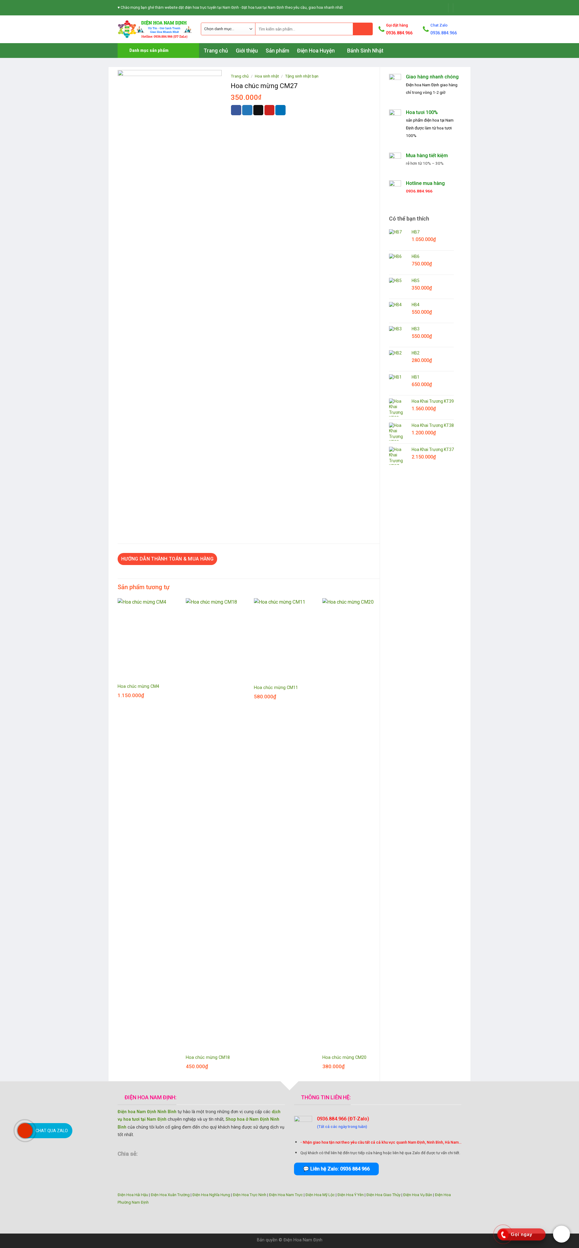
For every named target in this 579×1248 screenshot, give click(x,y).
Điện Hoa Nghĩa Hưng (211, 1194)
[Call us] (458, 7)
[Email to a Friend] (258, 110)
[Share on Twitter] (247, 110)
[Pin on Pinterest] (269, 110)
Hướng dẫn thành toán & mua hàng (167, 559)
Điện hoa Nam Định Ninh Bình (147, 1111)
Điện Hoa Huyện (316, 51)
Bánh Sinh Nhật (365, 51)
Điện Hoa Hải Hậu (133, 1194)
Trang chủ (216, 51)
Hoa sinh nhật (267, 76)
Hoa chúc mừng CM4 (138, 686)
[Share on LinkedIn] (280, 110)
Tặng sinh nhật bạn (301, 76)
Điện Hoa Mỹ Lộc (320, 1194)
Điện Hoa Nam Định (302, 1240)
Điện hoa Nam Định (422, 84)
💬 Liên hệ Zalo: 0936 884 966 (336, 1169)
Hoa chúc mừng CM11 (276, 687)
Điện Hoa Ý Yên (350, 1194)
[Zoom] (125, 515)
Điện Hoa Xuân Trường (170, 1194)
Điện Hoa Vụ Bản (417, 1194)
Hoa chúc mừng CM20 (344, 1057)
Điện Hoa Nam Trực (286, 1194)
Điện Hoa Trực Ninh (249, 1194)
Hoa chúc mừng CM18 (208, 1057)
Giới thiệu (247, 51)
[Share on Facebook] (236, 110)
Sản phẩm (277, 51)
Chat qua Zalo (52, 1130)
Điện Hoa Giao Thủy (383, 1194)
